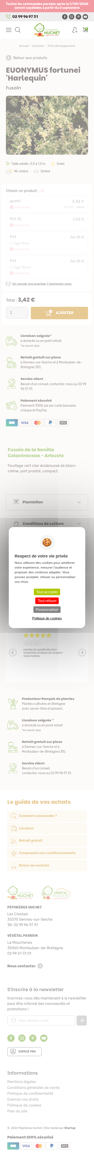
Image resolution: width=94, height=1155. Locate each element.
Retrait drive (47, 747)
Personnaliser (47, 610)
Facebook (65, 16)
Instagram (71, 16)
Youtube (85, 16)
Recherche (18, 30)
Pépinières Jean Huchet (47, 30)
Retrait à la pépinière (47, 362)
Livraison (47, 341)
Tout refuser (47, 601)
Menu (8, 30)
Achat (47, 406)
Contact (47, 768)
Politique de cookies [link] (47, 618)
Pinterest (78, 16)
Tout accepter (47, 592)
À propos (47, 704)
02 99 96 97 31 (25, 16)
